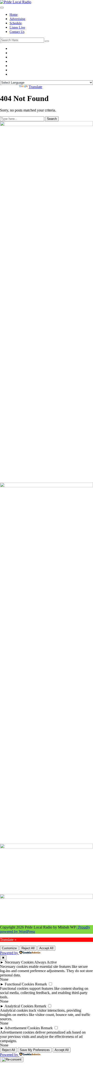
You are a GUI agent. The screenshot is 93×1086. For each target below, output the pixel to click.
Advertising (17, 19)
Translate (35, 87)
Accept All (46, 948)
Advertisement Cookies (22, 1028)
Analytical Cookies (19, 1006)
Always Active (45, 962)
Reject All (28, 948)
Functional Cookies (19, 984)
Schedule (16, 23)
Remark (41, 984)
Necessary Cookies (19, 962)
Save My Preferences (35, 1050)
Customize (9, 948)
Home (14, 14)
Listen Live (17, 27)
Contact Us (17, 32)
